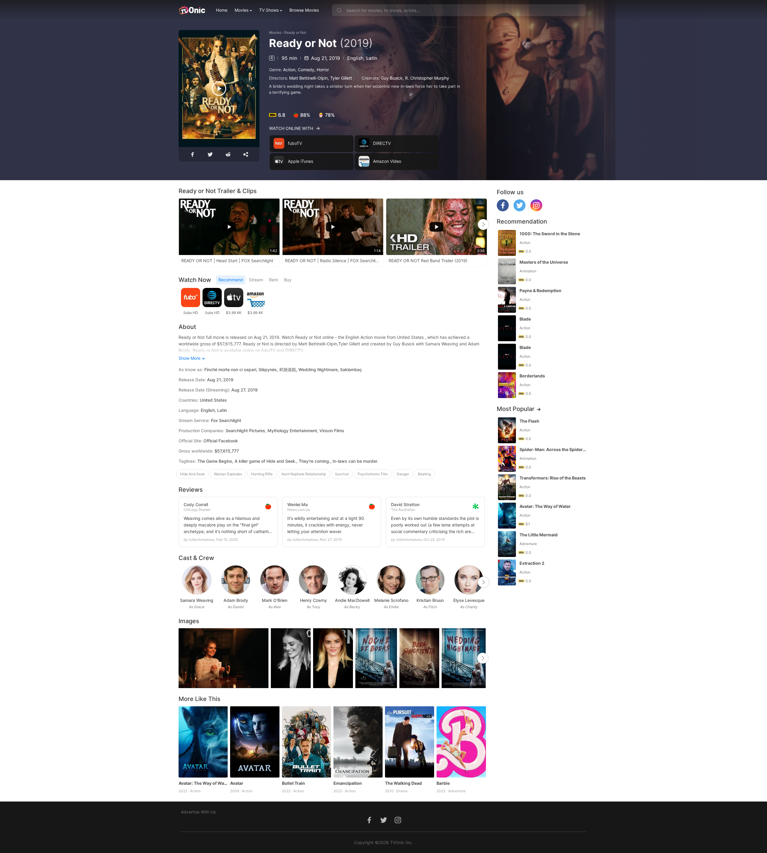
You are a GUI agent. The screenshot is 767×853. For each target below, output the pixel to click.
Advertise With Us (198, 811)
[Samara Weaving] (196, 580)
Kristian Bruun (430, 600)
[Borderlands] (507, 385)
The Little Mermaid (539, 534)
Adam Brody (236, 600)
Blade (525, 318)
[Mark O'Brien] (274, 580)
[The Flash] (507, 430)
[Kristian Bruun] (430, 580)
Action (289, 69)
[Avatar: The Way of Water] (203, 741)
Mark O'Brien (274, 600)
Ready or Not (295, 32)
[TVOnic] (192, 10)
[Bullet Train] (306, 741)
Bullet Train (293, 783)
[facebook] (503, 209)
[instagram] (536, 209)
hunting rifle (262, 474)
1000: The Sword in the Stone (550, 233)
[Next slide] (483, 224)
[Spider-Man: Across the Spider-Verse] (507, 459)
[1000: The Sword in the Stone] (507, 243)
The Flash (529, 421)
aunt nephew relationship (304, 474)
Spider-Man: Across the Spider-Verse (553, 449)
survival (342, 474)
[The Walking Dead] (409, 741)
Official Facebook (220, 440)
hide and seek (192, 474)
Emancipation (347, 783)
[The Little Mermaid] (507, 544)
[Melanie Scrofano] (391, 580)
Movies (241, 10)
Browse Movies (304, 10)
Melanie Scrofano (391, 600)
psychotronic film (373, 474)
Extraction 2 (532, 563)
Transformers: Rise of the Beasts (553, 477)
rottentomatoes (201, 539)
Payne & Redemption (540, 290)
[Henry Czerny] (313, 580)
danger (403, 474)
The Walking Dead (403, 783)
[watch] (219, 88)
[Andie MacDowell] (352, 580)
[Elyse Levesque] (468, 580)
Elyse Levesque (468, 600)
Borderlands (532, 375)
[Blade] (507, 328)
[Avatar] (254, 741)
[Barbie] (461, 741)
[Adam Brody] (235, 580)
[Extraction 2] (507, 572)
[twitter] (520, 209)
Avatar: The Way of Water (203, 783)
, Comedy (304, 69)
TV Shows (269, 10)
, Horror (321, 69)
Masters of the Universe (544, 262)
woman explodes (228, 474)
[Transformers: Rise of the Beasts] (507, 487)
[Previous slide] (182, 224)
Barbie (443, 783)
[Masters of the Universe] (507, 271)
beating (424, 474)
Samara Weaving (196, 600)
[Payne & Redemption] (507, 300)
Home (221, 10)
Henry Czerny (313, 600)
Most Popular (516, 408)
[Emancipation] (358, 741)
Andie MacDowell (352, 600)
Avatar (236, 783)
